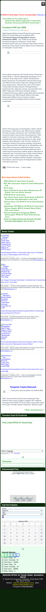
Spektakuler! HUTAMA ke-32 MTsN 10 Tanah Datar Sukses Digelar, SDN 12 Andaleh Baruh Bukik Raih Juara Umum (24, 208)
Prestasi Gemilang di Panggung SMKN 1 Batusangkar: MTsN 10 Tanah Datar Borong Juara (22, 215)
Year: (3, 512)
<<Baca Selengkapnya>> (34, 410)
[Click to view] (17, 500)
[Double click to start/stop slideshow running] (23, 500)
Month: (4, 508)
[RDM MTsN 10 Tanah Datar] (23, 457)
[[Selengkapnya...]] (39, 260)
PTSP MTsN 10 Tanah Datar (14, 195)
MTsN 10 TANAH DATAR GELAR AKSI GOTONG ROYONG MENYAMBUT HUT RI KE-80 (22, 220)
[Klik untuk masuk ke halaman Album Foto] (23, 490)
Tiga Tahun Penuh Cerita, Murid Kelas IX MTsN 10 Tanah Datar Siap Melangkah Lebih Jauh (24, 198)
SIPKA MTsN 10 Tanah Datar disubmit (19, 181)
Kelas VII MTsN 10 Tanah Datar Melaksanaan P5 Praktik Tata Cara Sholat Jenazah (23, 191)
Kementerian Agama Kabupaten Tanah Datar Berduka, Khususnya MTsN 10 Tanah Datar (23, 22)
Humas (26, 30)
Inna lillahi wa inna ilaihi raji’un (15, 19)
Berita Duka (8, 188)
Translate (17, 453)
